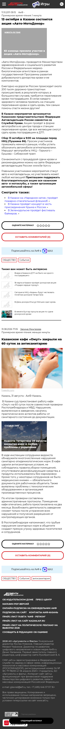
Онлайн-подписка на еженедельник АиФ (29, 608)
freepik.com (8, 390)
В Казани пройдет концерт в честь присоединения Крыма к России (28, 206)
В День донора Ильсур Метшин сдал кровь (35, 302)
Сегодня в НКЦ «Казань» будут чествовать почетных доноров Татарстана (34, 293)
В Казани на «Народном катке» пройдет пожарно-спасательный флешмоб (31, 199)
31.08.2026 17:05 (10, 329)
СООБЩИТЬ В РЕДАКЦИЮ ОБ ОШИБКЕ (25, 632)
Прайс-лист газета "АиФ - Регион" (24, 616)
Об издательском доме (17, 599)
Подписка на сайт (14, 612)
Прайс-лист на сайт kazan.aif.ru (23, 620)
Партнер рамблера (28, 714)
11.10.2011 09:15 (9, 12)
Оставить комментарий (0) (32, 237)
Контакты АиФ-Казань (43, 612)
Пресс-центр (44, 599)
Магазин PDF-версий (15, 604)
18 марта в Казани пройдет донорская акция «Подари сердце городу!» (35, 284)
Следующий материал (31, 721)
